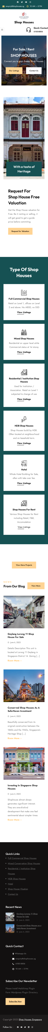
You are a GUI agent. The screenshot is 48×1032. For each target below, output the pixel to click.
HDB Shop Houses (24, 425)
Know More (13, 660)
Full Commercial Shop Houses (24, 298)
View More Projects (24, 565)
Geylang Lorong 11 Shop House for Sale (21, 635)
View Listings (24, 352)
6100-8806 (38, 31)
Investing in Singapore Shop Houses (23, 787)
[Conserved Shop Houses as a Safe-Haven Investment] (10, 929)
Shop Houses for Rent (24, 509)
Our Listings (14, 70)
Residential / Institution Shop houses (24, 380)
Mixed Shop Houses (24, 338)
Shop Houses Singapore (30, 1019)
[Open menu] (2, 30)
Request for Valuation (20, 231)
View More (35, 585)
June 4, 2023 (15, 716)
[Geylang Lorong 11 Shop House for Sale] (10, 917)
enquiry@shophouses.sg (15, 6)
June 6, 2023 (15, 642)
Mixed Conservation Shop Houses (24, 863)
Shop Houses (24, 22)
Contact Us (33, 70)
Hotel (24, 469)
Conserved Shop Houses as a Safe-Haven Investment (24, 709)
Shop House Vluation (18, 889)
